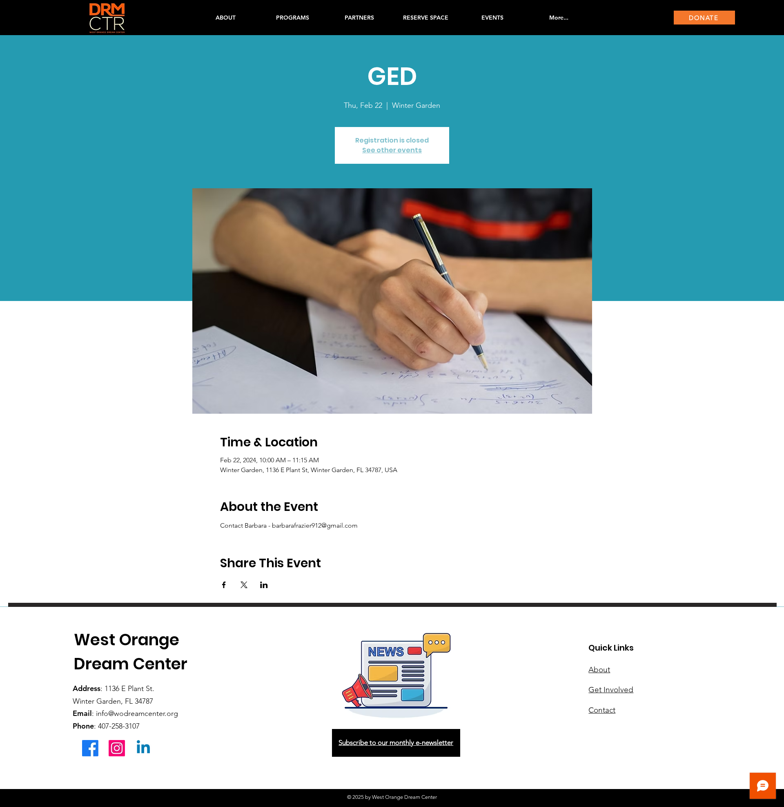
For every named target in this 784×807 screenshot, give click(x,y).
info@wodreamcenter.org (137, 713)
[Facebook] (90, 748)
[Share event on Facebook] (224, 585)
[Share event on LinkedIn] (264, 585)
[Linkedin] (143, 748)
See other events (392, 150)
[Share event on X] (244, 585)
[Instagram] (117, 748)
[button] (292, 17)
